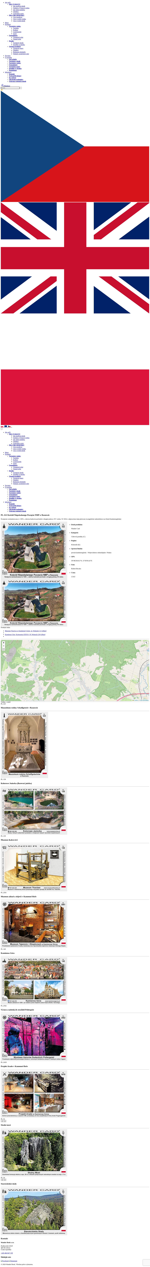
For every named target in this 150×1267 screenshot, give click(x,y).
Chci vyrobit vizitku (19, 19)
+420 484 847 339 (7, 1253)
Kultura (15, 30)
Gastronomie (17, 32)
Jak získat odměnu (19, 10)
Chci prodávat (17, 17)
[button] (3, 642)
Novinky (8, 56)
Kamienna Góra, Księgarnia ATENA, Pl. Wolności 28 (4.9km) (25, 634)
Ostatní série (17, 39)
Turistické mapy (18, 48)
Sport (15, 34)
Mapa (7, 23)
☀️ (2, 90)
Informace (8, 72)
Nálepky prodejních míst (21, 54)
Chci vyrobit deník (19, 21)
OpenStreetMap (144, 700)
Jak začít (7, 2)
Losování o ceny (18, 13)
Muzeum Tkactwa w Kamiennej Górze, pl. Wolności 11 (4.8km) (25, 631)
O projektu (8, 57)
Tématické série (18, 37)
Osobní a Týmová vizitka (21, 8)
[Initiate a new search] (146, 642)
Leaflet (136, 700)
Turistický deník (18, 43)
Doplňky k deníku (19, 45)
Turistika (16, 28)
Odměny (16, 12)
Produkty (8, 24)
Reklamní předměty (19, 52)
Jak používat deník (19, 6)
